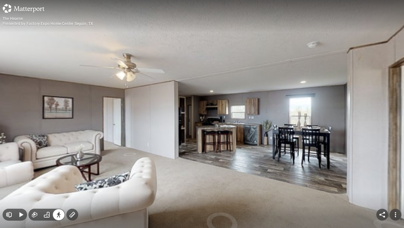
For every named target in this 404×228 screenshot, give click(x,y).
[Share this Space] (382, 215)
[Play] (21, 214)
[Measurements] (72, 215)
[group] (46, 215)
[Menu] (395, 215)
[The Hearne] (202, 114)
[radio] (35, 214)
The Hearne (13, 18)
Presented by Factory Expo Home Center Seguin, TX (48, 24)
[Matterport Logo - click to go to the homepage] (23, 8)
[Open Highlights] (9, 214)
